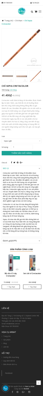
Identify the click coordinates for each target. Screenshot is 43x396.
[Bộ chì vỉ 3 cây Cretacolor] (11, 262)
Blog (5, 343)
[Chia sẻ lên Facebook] (12, 162)
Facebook (8, 373)
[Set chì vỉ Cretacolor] (32, 262)
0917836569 (7, 3)
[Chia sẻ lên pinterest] (18, 162)
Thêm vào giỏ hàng (21, 153)
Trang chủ (7, 336)
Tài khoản (35, 3)
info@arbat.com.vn (13, 324)
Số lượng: (5, 147)
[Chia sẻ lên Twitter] (14, 162)
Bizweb (26, 389)
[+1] (21, 162)
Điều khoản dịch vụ (10, 364)
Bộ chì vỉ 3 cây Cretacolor (11, 274)
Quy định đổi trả (9, 361)
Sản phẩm (6, 340)
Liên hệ (5, 347)
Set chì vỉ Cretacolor (32, 273)
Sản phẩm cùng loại (21, 249)
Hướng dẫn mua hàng (11, 357)
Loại (3, 136)
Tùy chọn (11, 287)
